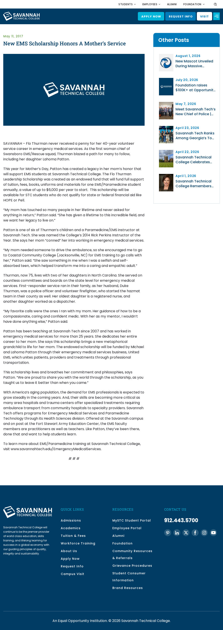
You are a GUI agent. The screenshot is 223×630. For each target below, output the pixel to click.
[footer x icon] (186, 533)
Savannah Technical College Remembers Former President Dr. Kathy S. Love (193, 184)
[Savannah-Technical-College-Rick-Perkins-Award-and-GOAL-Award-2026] (166, 127)
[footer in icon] (177, 533)
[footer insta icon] (204, 533)
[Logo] (166, 79)
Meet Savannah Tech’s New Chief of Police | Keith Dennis (196, 112)
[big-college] (166, 151)
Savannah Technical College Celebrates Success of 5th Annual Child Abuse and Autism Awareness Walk (195, 160)
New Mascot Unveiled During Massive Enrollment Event (194, 64)
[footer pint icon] (167, 533)
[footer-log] (27, 507)
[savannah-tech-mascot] (166, 55)
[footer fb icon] (195, 532)
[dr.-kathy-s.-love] (166, 175)
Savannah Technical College (145, 620)
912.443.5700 (181, 520)
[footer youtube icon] (213, 532)
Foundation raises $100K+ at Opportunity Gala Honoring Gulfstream (195, 88)
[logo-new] (21, 13)
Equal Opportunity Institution (82, 620)
